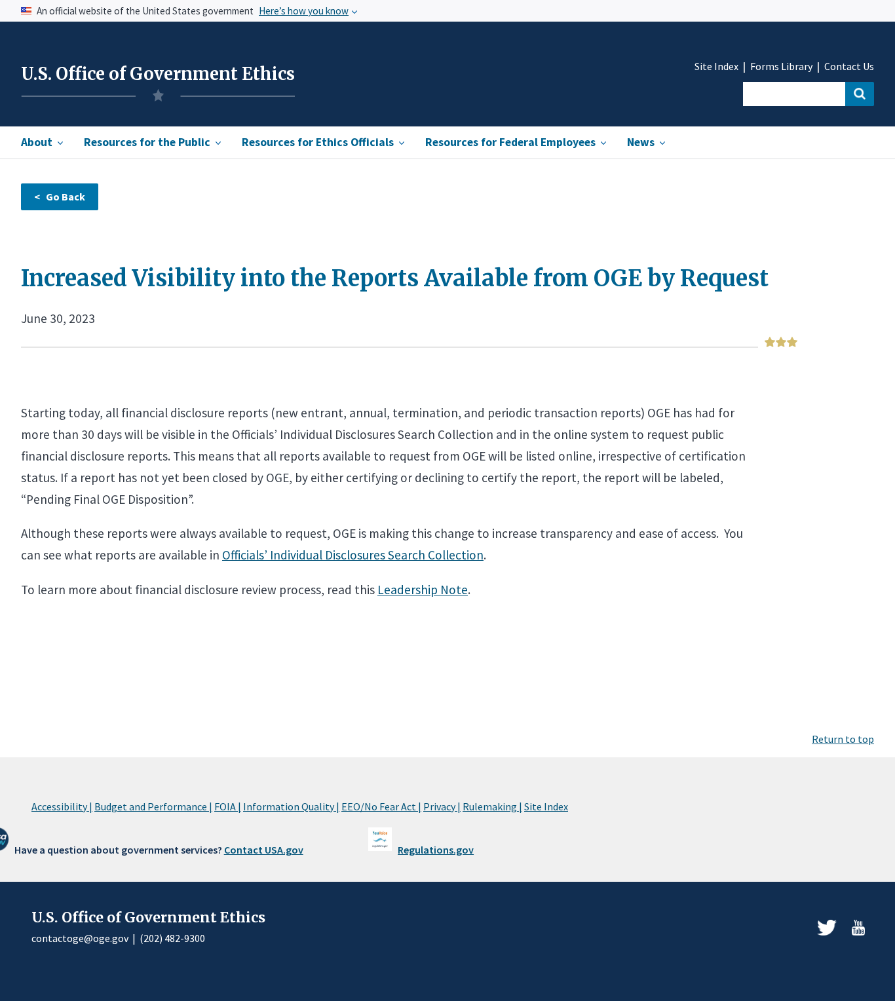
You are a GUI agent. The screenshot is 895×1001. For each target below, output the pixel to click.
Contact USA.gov (263, 849)
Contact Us (849, 66)
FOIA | (227, 806)
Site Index (716, 66)
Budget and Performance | (153, 806)
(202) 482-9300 (172, 938)
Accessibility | (61, 806)
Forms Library (781, 66)
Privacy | (442, 806)
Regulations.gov (436, 849)
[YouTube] (858, 927)
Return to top (843, 739)
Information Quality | (291, 806)
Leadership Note (422, 589)
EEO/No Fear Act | (381, 806)
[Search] (859, 94)
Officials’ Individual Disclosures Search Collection (353, 555)
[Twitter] (827, 927)
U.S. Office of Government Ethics (158, 74)
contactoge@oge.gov (79, 938)
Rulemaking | (492, 806)
